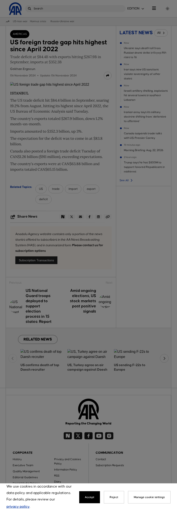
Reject (114, 497)
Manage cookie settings (149, 497)
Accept (89, 497)
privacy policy (18, 507)
